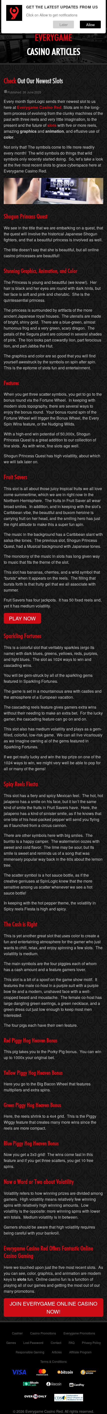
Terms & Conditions (53, 1361)
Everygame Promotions (79, 1333)
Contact (56, 1342)
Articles (57, 1352)
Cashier (17, 1333)
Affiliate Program (80, 1352)
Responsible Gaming (30, 1352)
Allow (90, 24)
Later (63, 24)
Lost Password (33, 1342)
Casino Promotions (43, 1333)
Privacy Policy (91, 1342)
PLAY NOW (22, 618)
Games (11, 1342)
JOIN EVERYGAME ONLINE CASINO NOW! (53, 1307)
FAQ (71, 1342)
